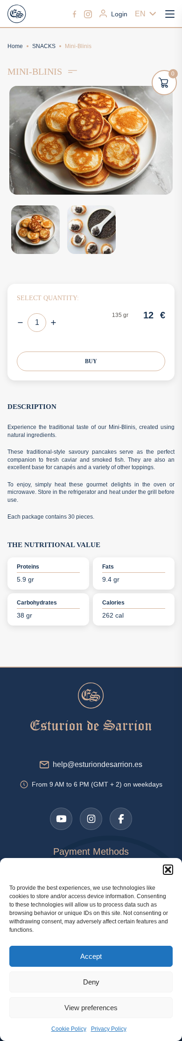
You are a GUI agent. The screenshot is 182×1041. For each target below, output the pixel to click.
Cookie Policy (68, 1029)
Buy (91, 361)
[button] (168, 869)
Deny (91, 982)
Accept (91, 956)
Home (15, 46)
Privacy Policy (108, 1029)
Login (119, 14)
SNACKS (44, 46)
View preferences (91, 1008)
